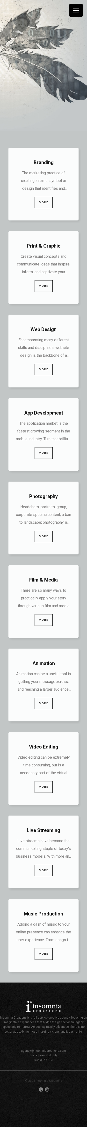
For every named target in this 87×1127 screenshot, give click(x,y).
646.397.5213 (43, 1060)
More (43, 202)
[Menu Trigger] (76, 10)
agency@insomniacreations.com (43, 1050)
